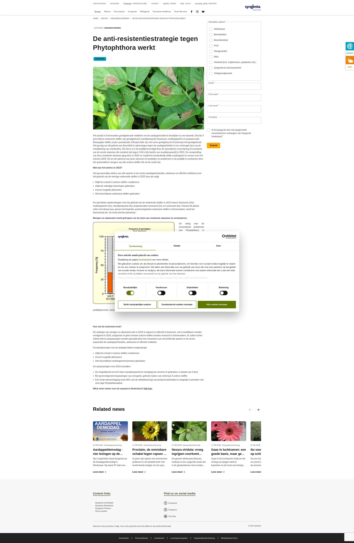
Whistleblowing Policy (229, 538)
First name (213, 94)
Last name (213, 105)
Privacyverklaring (141, 538)
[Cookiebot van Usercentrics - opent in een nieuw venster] (224, 236)
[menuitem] (97, 11)
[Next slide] (258, 409)
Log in (185, 3)
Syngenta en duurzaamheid (227, 68)
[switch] (161, 293)
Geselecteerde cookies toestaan (177, 304)
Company (213, 117)
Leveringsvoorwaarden (179, 538)
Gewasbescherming (120, 18)
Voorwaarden (124, 538)
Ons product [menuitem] (119, 11)
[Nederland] (253, 6)
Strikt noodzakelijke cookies (137, 304)
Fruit (216, 45)
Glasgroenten (220, 51)
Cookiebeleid (145, 260)
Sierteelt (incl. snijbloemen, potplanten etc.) (235, 62)
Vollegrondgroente (223, 73)
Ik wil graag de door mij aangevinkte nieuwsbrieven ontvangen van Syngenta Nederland (231, 133)
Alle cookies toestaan (216, 304)
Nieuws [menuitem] (107, 11)
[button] (100, 472)
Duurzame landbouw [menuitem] (162, 11)
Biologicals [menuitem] (144, 11)
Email (211, 83)
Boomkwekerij (221, 40)
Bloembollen (220, 34)
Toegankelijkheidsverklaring (204, 538)
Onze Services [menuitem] (180, 11)
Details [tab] (177, 246)
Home (95, 18)
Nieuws (104, 18)
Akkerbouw (219, 29)
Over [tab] (218, 246)
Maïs (216, 57)
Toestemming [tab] (135, 246)
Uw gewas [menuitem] (132, 11)
